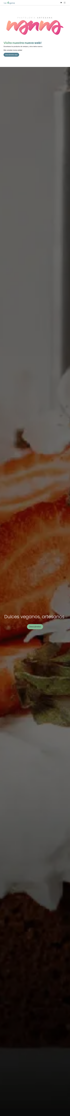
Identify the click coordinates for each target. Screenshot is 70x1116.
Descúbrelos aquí (11, 55)
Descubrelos (35, 626)
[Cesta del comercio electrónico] (61, 2)
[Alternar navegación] (64, 2)
